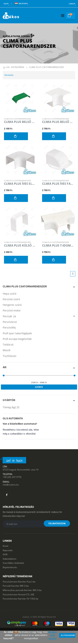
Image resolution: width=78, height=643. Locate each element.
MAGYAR (23, 3)
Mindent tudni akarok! (52, 635)
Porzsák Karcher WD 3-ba (16, 585)
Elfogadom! (68, 635)
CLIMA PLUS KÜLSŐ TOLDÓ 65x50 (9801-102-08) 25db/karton (20, 245)
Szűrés (39, 387)
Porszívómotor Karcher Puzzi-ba (19, 581)
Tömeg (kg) (11, 407)
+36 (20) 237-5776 (12, 476)
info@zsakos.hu (11, 484)
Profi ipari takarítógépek (17, 333)
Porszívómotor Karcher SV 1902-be (20, 598)
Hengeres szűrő (12, 305)
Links (71, 3)
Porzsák (9, 316)
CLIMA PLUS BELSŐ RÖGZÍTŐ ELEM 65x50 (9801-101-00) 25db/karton (20, 122)
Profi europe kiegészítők (17, 339)
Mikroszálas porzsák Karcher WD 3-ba (22, 590)
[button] (70, 15)
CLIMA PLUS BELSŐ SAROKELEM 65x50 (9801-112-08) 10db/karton (58, 122)
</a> (8, 67)
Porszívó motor (12, 310)
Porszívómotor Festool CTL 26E (18, 594)
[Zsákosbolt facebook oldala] (6, 495)
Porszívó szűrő (11, 299)
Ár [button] (4, 367)
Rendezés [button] (9, 75)
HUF (6, 3)
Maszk (6, 350)
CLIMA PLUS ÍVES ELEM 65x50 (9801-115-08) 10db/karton (20, 184)
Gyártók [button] (9, 400)
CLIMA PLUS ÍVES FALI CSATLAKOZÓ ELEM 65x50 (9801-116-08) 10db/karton (58, 184)
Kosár (6, 545)
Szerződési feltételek (13, 562)
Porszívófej (9, 327)
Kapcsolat (8, 550)
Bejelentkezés (10, 567)
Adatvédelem (9, 558)
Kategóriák (17, 67)
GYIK (5, 554)
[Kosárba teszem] (16, 136)
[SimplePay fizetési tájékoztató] (39, 623)
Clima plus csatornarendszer (46, 67)
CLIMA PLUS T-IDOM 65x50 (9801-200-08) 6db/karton (58, 245)
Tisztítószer (10, 356)
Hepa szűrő (9, 293)
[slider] (4, 375)
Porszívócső (10, 322)
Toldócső (8, 344)
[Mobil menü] (62, 15)
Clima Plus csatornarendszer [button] (25, 286)
